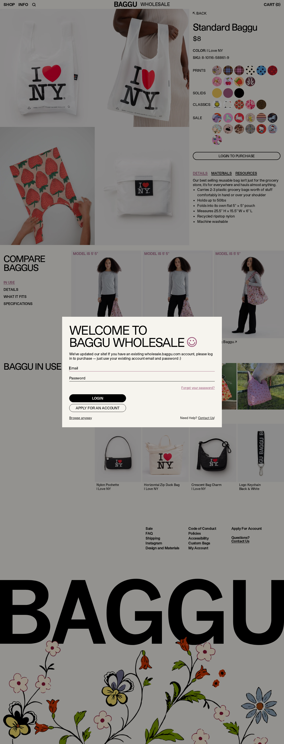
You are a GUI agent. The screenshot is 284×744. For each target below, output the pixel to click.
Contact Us (206, 418)
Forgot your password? (198, 388)
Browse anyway (80, 418)
